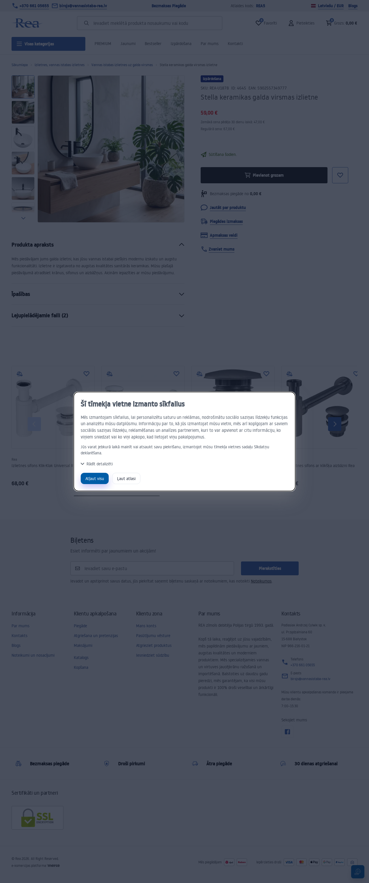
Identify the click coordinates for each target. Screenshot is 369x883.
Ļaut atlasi (126, 478)
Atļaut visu (94, 478)
